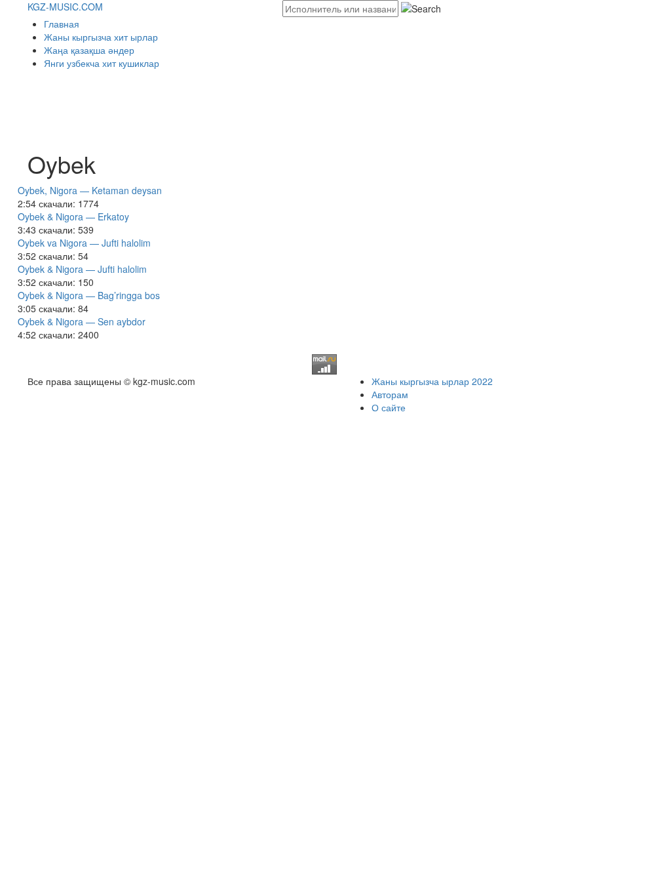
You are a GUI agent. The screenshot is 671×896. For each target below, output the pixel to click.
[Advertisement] (266, 105)
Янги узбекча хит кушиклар (101, 63)
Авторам (390, 394)
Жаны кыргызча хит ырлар (101, 36)
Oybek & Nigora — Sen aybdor (81, 321)
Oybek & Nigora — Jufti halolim (82, 268)
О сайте (389, 407)
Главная (61, 23)
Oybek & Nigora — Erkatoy (73, 216)
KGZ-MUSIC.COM (65, 6)
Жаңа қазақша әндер (89, 49)
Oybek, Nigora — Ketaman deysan (90, 190)
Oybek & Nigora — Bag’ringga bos (89, 295)
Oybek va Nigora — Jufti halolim (84, 242)
